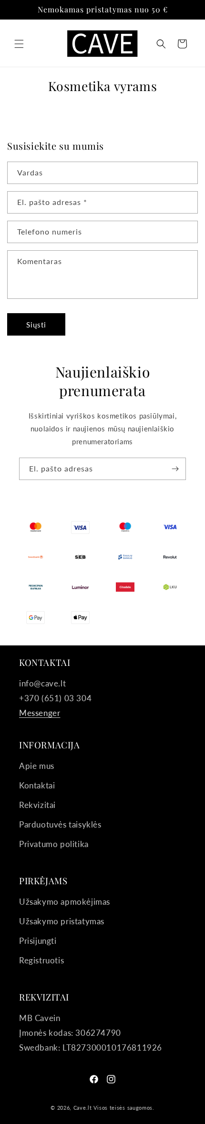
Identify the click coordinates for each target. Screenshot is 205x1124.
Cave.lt (82, 1107)
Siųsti (36, 324)
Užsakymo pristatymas (61, 921)
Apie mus (36, 766)
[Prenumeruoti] (174, 469)
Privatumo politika (54, 844)
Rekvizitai (37, 805)
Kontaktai (37, 785)
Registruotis (41, 960)
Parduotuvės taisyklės (60, 824)
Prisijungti (38, 941)
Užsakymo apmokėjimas (64, 902)
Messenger (39, 713)
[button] (19, 43)
